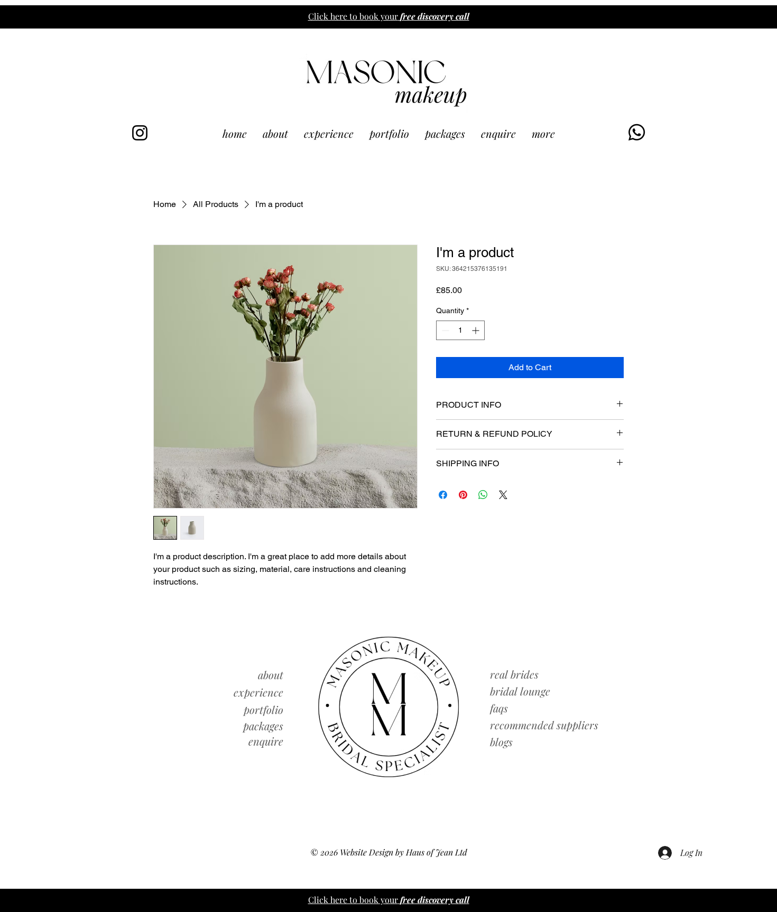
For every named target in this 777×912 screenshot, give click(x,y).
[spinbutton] (460, 330)
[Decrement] (444, 330)
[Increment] (476, 330)
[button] (543, 133)
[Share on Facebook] (443, 494)
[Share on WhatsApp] (483, 494)
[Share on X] (503, 494)
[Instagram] (140, 133)
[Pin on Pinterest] (463, 494)
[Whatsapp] (636, 132)
